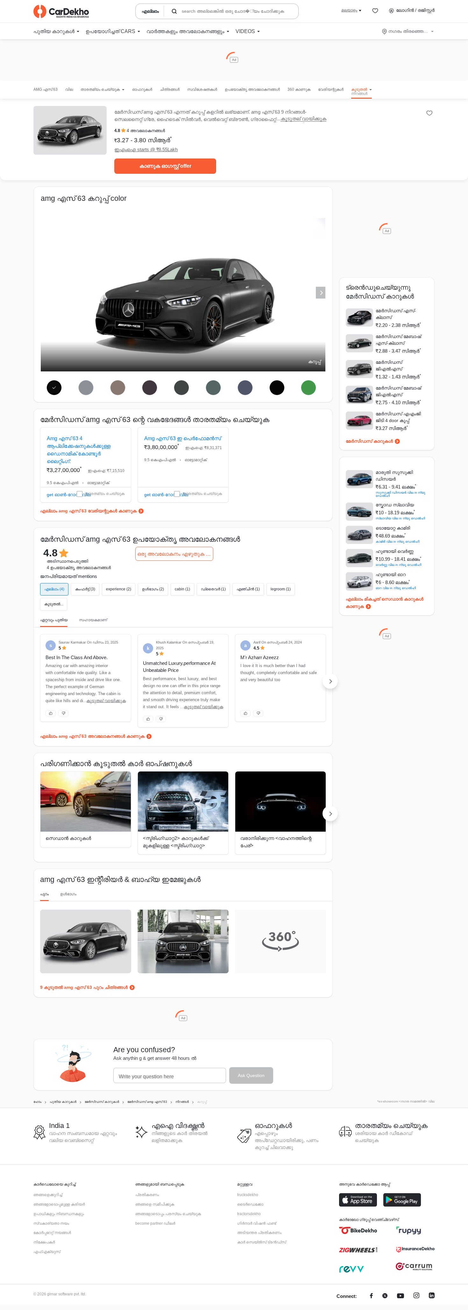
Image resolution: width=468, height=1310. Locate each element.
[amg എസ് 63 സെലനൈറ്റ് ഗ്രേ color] (181, 387)
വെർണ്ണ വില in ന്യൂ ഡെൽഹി (398, 565)
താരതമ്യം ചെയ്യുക (104, 493)
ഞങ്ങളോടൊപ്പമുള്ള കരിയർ (59, 1204)
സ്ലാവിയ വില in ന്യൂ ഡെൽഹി (400, 518)
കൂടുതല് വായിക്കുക (303, 118)
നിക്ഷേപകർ (44, 1242)
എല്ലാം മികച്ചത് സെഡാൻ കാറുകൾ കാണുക (384, 602)
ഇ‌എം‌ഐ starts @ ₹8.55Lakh (146, 149)
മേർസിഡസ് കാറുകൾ (369, 441)
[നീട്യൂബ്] (400, 1296)
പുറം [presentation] (44, 894)
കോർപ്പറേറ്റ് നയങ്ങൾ (52, 1232)
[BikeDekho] (358, 1230)
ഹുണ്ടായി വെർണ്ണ (395, 551)
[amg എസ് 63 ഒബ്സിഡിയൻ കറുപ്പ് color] (276, 387)
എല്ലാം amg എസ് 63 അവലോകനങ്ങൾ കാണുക (92, 736)
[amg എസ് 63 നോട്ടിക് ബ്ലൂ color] (245, 387)
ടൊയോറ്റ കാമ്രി (393, 528)
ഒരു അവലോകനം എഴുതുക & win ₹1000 (175, 554)
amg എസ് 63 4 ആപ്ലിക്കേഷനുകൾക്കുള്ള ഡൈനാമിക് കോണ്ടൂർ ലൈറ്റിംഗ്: (78, 450)
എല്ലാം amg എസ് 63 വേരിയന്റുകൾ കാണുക (88, 510)
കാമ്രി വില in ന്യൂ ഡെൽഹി (397, 541)
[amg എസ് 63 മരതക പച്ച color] (308, 387)
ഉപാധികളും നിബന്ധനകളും (58, 1214)
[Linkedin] (432, 1296)
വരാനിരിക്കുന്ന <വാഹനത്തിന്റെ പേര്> (276, 841)
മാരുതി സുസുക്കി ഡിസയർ (394, 476)
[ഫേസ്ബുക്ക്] (371, 1296)
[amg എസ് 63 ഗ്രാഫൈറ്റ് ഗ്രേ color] (149, 387)
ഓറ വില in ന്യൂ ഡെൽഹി (396, 588)
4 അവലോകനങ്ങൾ (146, 130)
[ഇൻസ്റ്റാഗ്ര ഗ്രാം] (416, 1296)
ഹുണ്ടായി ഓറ (391, 574)
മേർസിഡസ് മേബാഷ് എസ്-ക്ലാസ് (398, 340)
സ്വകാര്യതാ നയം (51, 1223)
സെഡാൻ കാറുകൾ (68, 838)
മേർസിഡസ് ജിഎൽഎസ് (389, 365)
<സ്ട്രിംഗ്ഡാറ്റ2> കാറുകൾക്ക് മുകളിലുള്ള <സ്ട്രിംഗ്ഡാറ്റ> (175, 841)
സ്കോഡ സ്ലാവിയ (395, 504)
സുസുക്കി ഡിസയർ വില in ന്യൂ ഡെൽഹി (400, 494)
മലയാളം (349, 10)
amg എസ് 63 (45, 89)
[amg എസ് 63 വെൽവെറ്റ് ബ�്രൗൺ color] (117, 387)
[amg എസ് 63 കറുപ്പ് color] (54, 387)
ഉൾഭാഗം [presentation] (68, 894)
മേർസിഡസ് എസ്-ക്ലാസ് (396, 314)
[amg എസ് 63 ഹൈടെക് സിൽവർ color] (86, 387)
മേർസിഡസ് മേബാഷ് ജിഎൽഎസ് (398, 391)
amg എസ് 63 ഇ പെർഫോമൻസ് (182, 438)
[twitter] (384, 1296)
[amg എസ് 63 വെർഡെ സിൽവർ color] (213, 387)
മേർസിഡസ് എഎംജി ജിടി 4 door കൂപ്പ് (398, 417)
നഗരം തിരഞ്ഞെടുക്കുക (408, 31)
